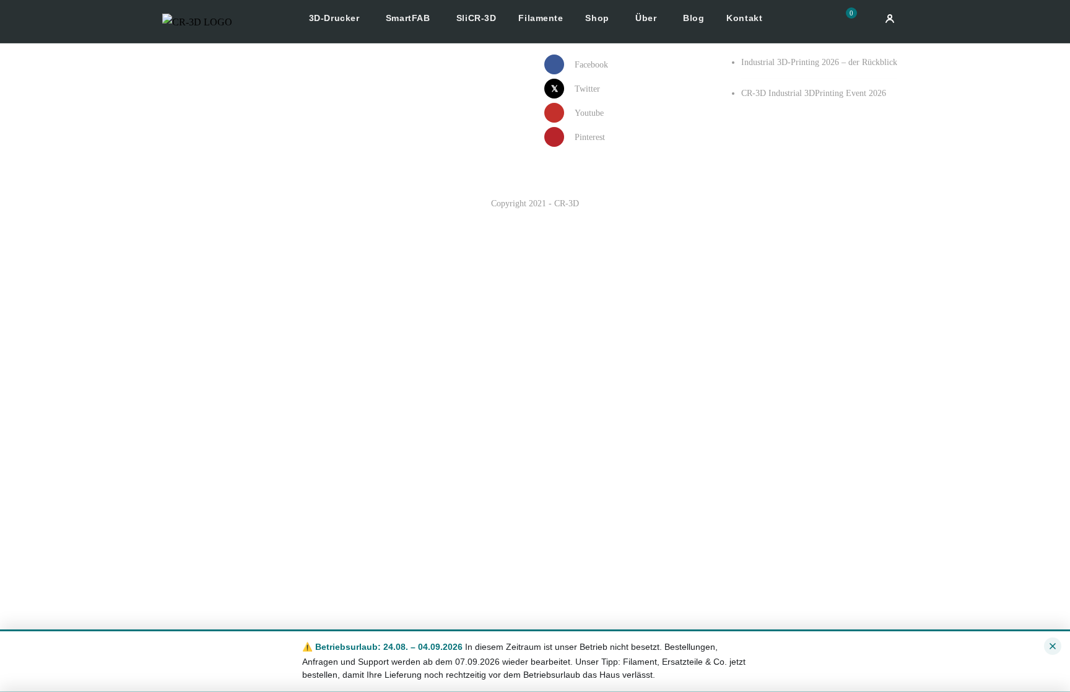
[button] (856, 20)
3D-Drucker (335, 18)
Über (647, 18)
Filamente (540, 18)
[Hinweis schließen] (1052, 646)
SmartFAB (409, 18)
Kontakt (744, 18)
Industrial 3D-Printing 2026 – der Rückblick (819, 62)
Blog (693, 18)
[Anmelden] (890, 18)
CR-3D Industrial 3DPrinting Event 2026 (813, 93)
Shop (598, 18)
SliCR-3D (476, 18)
